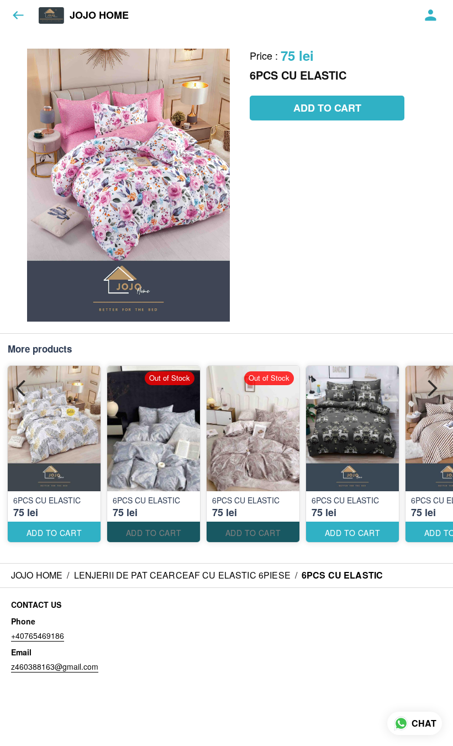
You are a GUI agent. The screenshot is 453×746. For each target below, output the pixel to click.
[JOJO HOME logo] (51, 15)
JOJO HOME (99, 15)
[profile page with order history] (431, 15)
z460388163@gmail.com (54, 666)
